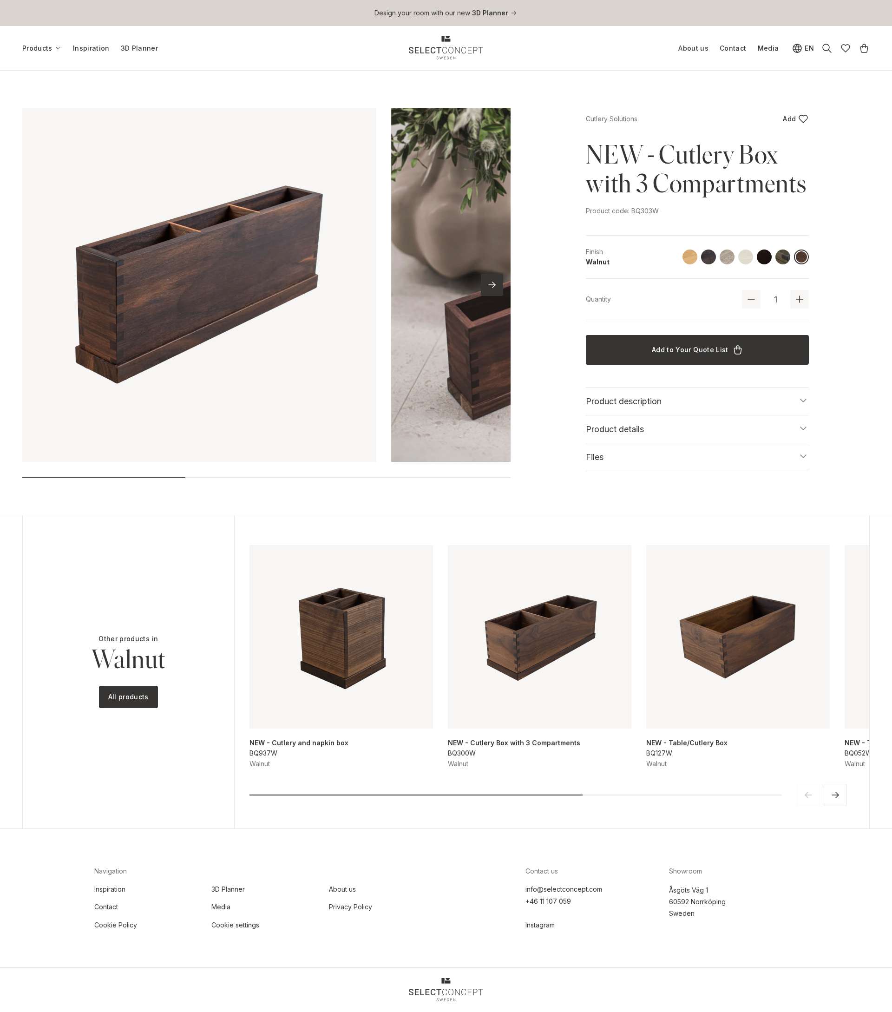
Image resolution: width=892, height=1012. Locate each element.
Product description (624, 401)
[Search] (827, 48)
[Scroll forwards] (492, 285)
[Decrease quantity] (751, 299)
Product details (615, 429)
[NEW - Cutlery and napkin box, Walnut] (341, 637)
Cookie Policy (115, 925)
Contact (733, 48)
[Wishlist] (845, 48)
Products (37, 48)
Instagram (540, 925)
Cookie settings (235, 925)
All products (128, 697)
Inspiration (91, 48)
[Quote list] (864, 48)
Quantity (598, 299)
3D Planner (139, 48)
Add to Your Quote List (690, 350)
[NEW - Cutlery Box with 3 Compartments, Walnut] (539, 637)
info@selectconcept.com (563, 889)
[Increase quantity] (799, 299)
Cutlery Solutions (611, 119)
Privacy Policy (350, 907)
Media (768, 48)
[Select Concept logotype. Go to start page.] (446, 47)
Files (594, 457)
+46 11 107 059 (548, 901)
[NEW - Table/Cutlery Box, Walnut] (738, 637)
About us (693, 48)
